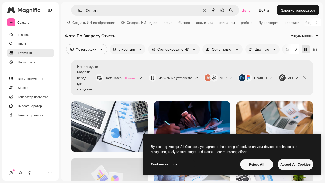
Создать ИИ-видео (142, 22)
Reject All (256, 164)
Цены (246, 10)
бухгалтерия (269, 22)
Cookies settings (164, 164)
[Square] (315, 49)
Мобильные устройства (175, 77)
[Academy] (20, 173)
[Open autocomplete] (78, 10)
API (290, 77)
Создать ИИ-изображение (93, 22)
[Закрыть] (305, 78)
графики (292, 22)
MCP (223, 77)
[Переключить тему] (29, 173)
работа (247, 22)
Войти (264, 10)
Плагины (260, 77)
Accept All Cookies (295, 164)
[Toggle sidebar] (50, 10)
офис (168, 22)
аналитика (204, 22)
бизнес (184, 22)
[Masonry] (306, 49)
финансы (227, 22)
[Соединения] (11, 173)
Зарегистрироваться (298, 10)
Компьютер (120, 77)
